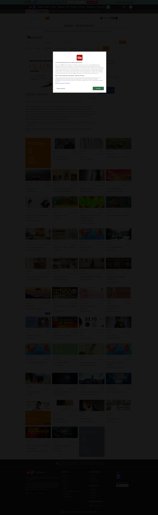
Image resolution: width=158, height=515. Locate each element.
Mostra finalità (61, 88)
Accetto (98, 88)
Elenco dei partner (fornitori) (62, 83)
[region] (79, 72)
